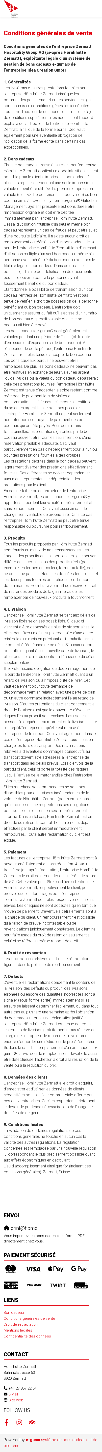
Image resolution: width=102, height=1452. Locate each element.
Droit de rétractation (21, 1324)
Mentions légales (18, 1330)
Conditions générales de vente (29, 1318)
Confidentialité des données (27, 1336)
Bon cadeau (14, 1312)
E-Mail (13, 1394)
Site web (15, 1400)
